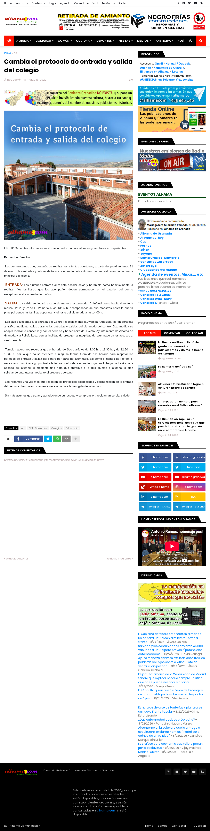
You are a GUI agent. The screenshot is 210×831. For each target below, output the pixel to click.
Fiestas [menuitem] (124, 41)
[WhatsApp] (57, 439)
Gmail (159, 63)
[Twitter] (48, 439)
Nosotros (22, 3)
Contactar (39, 3)
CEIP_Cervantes (38, 428)
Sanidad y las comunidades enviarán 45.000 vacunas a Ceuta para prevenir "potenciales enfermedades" (170, 650)
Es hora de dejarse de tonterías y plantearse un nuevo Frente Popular (170, 709)
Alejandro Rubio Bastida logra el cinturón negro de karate (181, 386)
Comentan (172, 333)
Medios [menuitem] (143, 41)
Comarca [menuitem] (43, 41)
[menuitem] (9, 41)
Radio (122, 3)
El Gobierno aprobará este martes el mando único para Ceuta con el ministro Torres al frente (169, 638)
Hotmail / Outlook (177, 63)
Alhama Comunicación (25, 826)
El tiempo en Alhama (154, 71)
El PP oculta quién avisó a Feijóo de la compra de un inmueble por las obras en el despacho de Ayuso (170, 694)
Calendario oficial (86, 3)
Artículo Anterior (17, 559)
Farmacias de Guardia (169, 67)
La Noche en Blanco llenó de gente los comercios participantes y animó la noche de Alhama (180, 348)
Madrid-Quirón (148, 752)
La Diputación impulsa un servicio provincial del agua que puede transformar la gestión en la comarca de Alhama (181, 424)
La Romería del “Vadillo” (175, 367)
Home (8, 3)
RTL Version (198, 826)
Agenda (65, 3)
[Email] (66, 439)
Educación (72, 428)
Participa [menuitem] (163, 41)
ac (15, 53)
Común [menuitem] (63, 41)
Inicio (7, 53)
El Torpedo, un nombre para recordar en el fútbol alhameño (181, 403)
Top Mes (149, 333)
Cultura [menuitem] (83, 41)
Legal (52, 3)
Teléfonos (108, 3)
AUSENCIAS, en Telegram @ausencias (166, 79)
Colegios (56, 428)
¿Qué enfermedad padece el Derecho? (166, 720)
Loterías (178, 71)
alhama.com (106, 810)
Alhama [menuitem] (22, 41)
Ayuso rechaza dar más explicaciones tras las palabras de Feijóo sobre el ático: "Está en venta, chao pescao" (171, 662)
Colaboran (194, 333)
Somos (162, 826)
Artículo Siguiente (119, 559)
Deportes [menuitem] (104, 41)
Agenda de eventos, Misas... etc (172, 274)
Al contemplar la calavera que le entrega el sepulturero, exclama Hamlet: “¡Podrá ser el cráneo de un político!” (169, 732)
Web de (154, 291)
